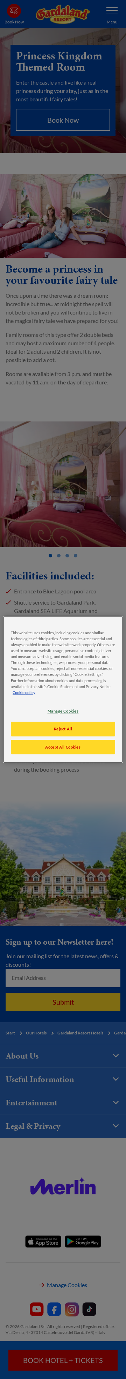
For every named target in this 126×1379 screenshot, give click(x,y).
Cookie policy (24, 692)
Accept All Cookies (62, 747)
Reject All (63, 729)
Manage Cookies (63, 711)
